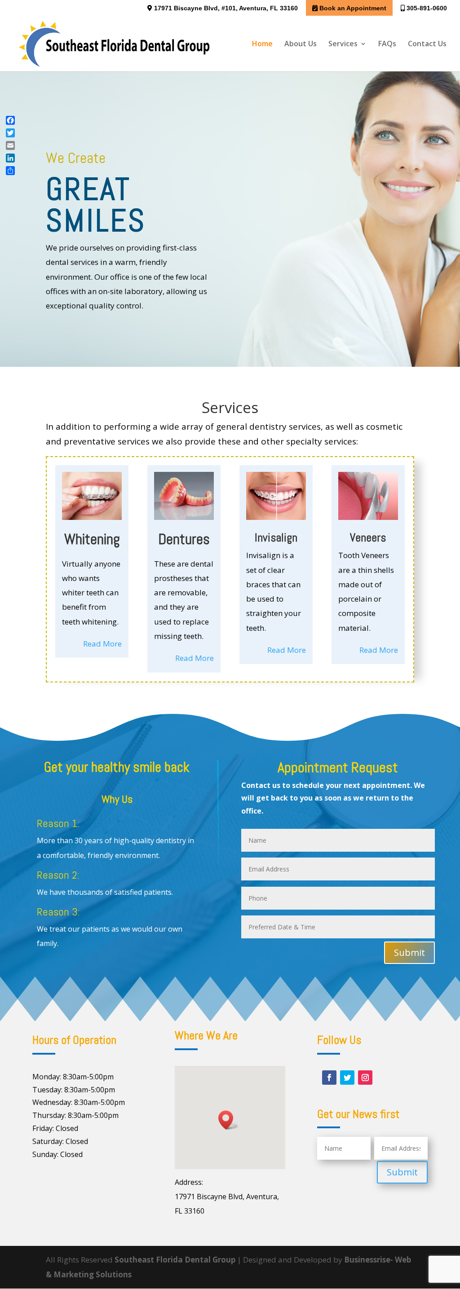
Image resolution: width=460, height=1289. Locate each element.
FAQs (387, 44)
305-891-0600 (426, 8)
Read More (102, 643)
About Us (300, 44)
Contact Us (427, 44)
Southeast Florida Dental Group (175, 1259)
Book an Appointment (352, 8)
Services (343, 44)
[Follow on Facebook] (329, 1077)
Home (262, 44)
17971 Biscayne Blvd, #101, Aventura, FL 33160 (225, 8)
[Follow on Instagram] (365, 1077)
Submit (409, 952)
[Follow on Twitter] (347, 1077)
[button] (229, 1120)
